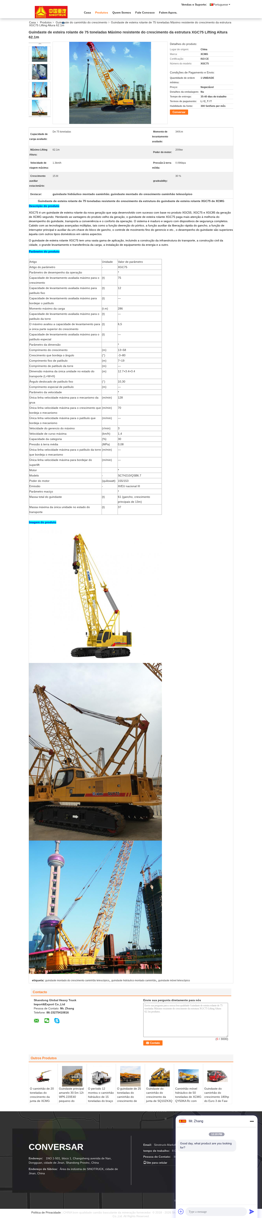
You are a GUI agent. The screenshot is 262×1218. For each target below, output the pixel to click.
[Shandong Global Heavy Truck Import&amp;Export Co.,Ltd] (51, 12)
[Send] (251, 1211)
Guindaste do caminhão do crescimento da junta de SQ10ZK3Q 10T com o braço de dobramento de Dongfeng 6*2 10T (159, 1101)
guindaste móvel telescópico (174, 980)
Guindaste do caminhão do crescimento (81, 22)
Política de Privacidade (46, 1212)
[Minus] (251, 1121)
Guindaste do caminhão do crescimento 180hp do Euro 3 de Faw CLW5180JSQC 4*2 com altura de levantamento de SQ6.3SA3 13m (217, 1103)
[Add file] (181, 1211)
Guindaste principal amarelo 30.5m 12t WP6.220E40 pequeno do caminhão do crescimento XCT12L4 (71, 1101)
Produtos (101, 12)
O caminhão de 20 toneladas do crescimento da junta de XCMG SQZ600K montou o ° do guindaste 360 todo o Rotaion (43, 1101)
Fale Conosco (145, 12)
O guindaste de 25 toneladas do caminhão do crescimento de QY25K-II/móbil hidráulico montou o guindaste (130, 1101)
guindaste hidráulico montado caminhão (133, 980)
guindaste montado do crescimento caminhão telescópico (77, 980)
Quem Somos (121, 12)
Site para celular (156, 1162)
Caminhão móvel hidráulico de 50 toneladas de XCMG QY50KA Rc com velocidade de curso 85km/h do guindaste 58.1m (188, 1101)
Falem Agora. (168, 12)
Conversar (179, 112)
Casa (87, 12)
